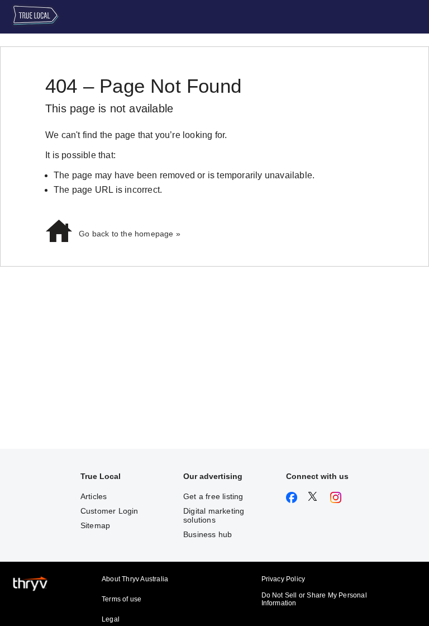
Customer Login (109, 510)
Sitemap (95, 525)
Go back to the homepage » (129, 233)
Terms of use (121, 599)
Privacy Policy (283, 579)
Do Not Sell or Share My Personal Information (314, 599)
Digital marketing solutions (213, 515)
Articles (93, 496)
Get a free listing (213, 496)
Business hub (207, 534)
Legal (111, 619)
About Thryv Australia (135, 579)
